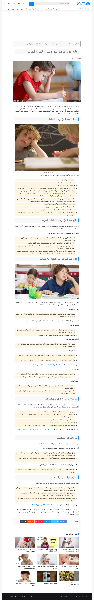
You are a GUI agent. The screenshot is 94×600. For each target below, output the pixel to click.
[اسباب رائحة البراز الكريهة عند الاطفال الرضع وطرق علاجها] (69, 542)
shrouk (79, 58)
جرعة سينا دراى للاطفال (50, 583)
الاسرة (57, 9)
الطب (68, 44)
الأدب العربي (24, 9)
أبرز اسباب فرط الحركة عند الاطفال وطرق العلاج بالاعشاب (45, 505)
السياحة (47, 9)
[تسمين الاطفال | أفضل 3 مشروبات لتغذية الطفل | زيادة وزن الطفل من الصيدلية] (47, 542)
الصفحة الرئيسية (20, 3)
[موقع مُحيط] (82, 3)
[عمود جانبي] (4, 3)
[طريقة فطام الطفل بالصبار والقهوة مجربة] (47, 559)
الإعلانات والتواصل (8, 596)
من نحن (36, 596)
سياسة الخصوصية (28, 596)
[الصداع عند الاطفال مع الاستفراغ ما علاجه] (25, 576)
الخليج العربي (32, 9)
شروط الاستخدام (19, 596)
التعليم (52, 9)
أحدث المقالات (11, 3)
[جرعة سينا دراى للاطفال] (47, 576)
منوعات (8, 9)
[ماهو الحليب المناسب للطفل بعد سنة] (69, 559)
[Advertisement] (47, 25)
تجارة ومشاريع (15, 9)
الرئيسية (74, 44)
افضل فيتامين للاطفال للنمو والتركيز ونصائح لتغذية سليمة (45, 364)
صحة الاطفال (60, 44)
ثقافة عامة (40, 9)
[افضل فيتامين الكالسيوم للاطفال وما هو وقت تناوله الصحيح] (25, 559)
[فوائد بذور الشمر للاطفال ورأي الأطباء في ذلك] (69, 576)
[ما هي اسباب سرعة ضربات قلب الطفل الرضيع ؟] (25, 542)
